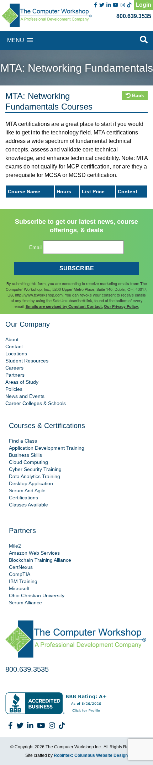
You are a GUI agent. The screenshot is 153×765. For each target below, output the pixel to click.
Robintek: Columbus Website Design (91, 755)
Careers (14, 368)
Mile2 (15, 546)
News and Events (24, 396)
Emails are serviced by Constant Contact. (64, 306)
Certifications (23, 497)
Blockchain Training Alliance (40, 560)
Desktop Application (31, 483)
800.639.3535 (133, 16)
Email (35, 247)
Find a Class (23, 441)
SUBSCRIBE (76, 268)
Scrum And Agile (27, 490)
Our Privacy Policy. (121, 306)
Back (137, 95)
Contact (14, 346)
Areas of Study (21, 382)
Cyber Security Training (35, 469)
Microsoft (19, 588)
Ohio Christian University (36, 595)
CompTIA (19, 574)
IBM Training (23, 581)
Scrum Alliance (25, 602)
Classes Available (28, 505)
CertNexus (21, 567)
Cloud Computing (28, 462)
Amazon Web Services (34, 553)
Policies (13, 389)
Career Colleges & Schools (35, 403)
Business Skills (25, 455)
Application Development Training (46, 448)
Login (143, 5)
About (12, 339)
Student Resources (26, 361)
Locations (16, 353)
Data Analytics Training (34, 476)
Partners (15, 375)
